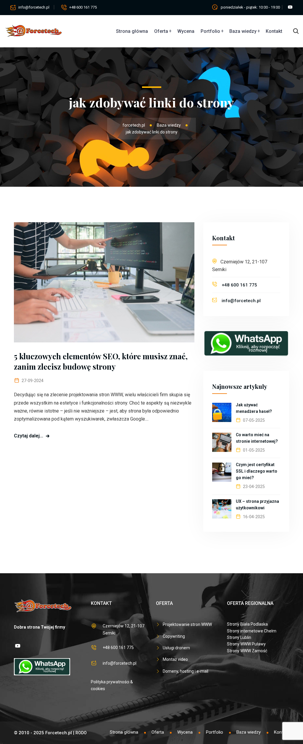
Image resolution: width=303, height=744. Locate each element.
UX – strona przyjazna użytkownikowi (257, 504)
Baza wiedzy (243, 31)
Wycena (185, 31)
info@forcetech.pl (33, 7)
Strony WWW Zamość (247, 650)
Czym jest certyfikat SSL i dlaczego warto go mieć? (256, 471)
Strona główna (132, 31)
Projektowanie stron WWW (187, 624)
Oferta (161, 31)
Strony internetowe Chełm (251, 631)
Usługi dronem (176, 647)
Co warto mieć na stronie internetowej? (257, 438)
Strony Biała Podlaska (247, 624)
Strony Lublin (239, 637)
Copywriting (174, 636)
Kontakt (274, 31)
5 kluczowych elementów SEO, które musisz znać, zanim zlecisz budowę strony (101, 361)
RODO (81, 732)
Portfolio (210, 31)
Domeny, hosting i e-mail (185, 671)
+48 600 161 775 (83, 7)
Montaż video (175, 659)
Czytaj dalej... (28, 436)
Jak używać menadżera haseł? (254, 408)
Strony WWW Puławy (246, 644)
